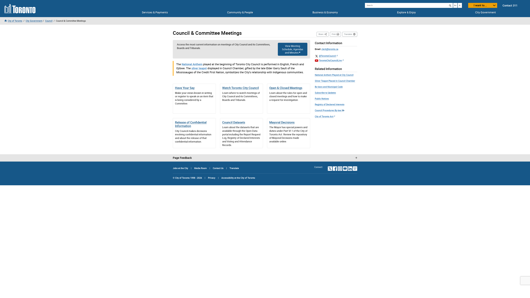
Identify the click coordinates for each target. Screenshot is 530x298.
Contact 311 (510, 5)
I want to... (480, 5)
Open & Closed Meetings (285, 88)
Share (323, 34)
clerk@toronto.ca (329, 49)
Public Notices (322, 98)
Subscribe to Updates (325, 92)
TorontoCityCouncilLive (330, 60)
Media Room (200, 168)
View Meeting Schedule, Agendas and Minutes (292, 49)
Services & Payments (155, 12)
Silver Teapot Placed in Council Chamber (335, 80)
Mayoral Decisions (282, 122)
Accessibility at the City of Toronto (238, 177)
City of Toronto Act (324, 116)
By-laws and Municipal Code (329, 86)
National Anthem (192, 64)
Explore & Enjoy (406, 12)
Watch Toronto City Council (240, 88)
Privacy (211, 177)
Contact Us (218, 168)
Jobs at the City (181, 168)
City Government (485, 12)
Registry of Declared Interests (329, 104)
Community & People (240, 12)
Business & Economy (325, 12)
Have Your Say (185, 88)
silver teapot (199, 68)
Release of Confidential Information (191, 124)
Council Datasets (233, 122)
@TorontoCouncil (327, 55)
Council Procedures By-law (328, 110)
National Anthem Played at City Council (334, 74)
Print (334, 34)
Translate (348, 34)
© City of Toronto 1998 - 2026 (187, 177)
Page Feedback (182, 157)
